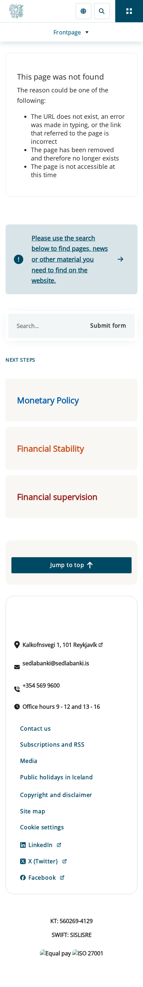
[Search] (102, 11)
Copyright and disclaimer (56, 795)
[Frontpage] (19, 11)
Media (28, 761)
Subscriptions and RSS (52, 744)
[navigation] (129, 11)
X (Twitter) (43, 861)
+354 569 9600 (41, 685)
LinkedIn (40, 845)
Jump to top (67, 565)
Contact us (35, 728)
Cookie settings (42, 827)
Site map (32, 811)
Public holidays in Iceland (56, 777)
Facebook (42, 877)
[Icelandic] (83, 11)
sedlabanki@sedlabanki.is (56, 663)
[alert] (71, 259)
